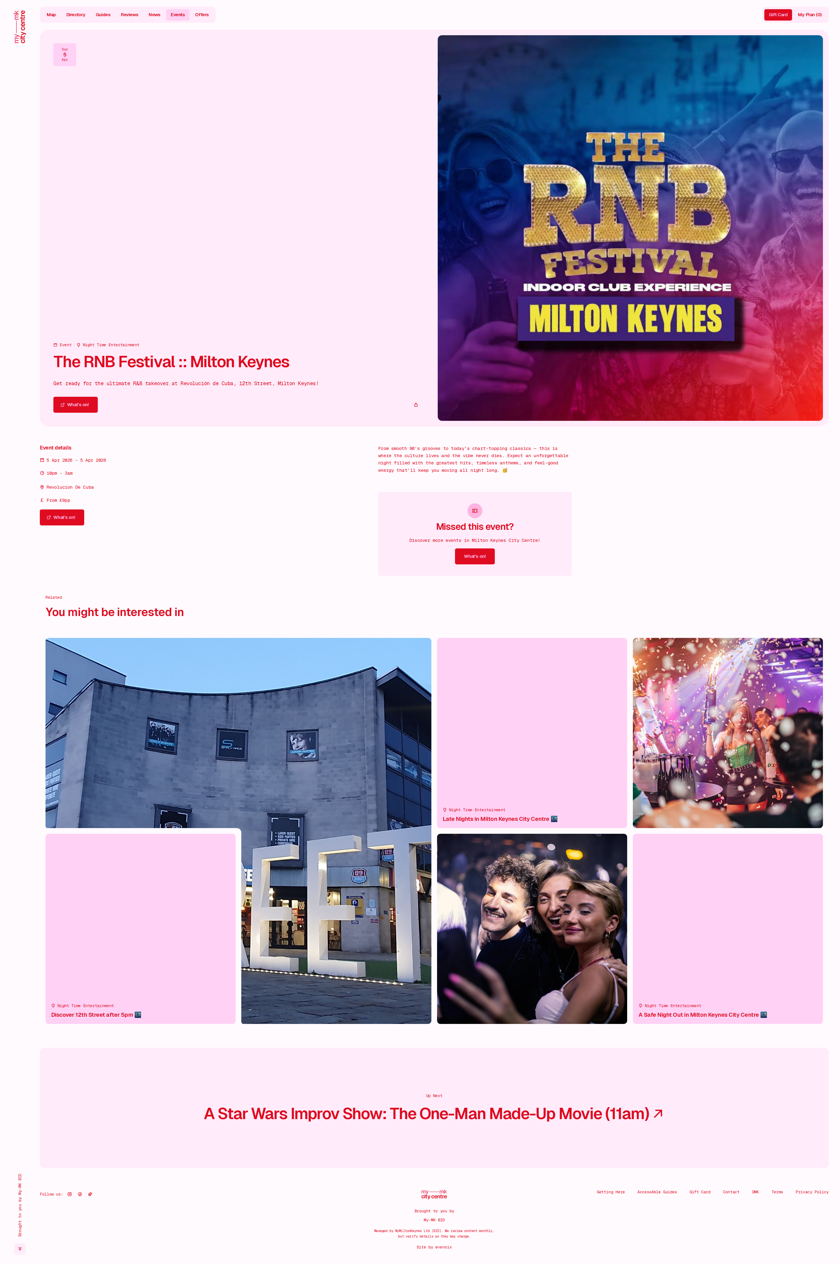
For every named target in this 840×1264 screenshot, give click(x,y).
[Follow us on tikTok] (90, 1194)
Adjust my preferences (779, 1241)
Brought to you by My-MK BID (20, 1205)
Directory (76, 14)
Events (178, 14)
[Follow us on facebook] (80, 1194)
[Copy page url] (416, 405)
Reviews (129, 14)
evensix (443, 1247)
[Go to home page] (20, 27)
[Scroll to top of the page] (20, 1249)
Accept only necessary (779, 1222)
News (154, 14)
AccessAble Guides (657, 1192)
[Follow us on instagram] (69, 1194)
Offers (202, 14)
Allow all (780, 1204)
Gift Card (700, 1192)
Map (51, 14)
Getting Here (611, 1192)
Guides (103, 14)
